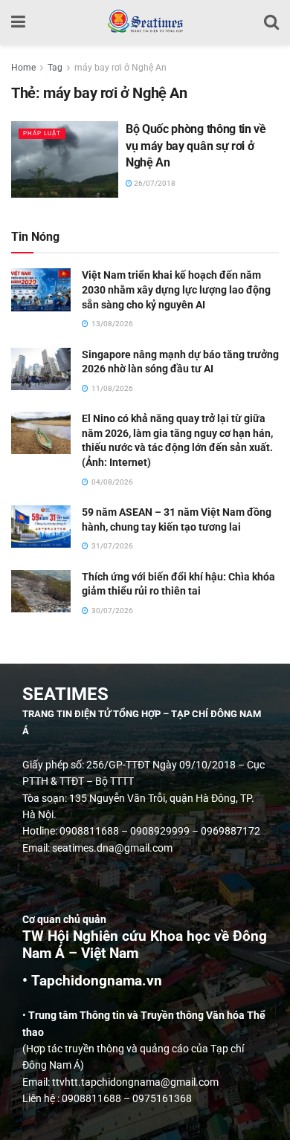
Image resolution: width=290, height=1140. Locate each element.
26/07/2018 (153, 183)
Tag (55, 67)
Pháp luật (42, 133)
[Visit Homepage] (145, 22)
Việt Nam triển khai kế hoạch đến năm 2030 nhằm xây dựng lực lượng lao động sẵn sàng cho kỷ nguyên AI (176, 289)
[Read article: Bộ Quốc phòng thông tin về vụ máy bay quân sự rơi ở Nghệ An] (64, 159)
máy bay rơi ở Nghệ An (120, 67)
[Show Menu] (18, 22)
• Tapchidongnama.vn (92, 981)
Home (23, 67)
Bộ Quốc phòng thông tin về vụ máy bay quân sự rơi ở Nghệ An (196, 145)
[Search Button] (271, 22)
